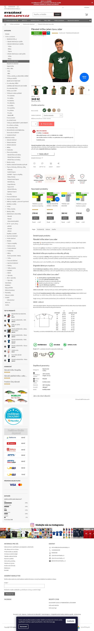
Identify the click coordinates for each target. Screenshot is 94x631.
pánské (9, 226)
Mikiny (9, 49)
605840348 (54, 553)
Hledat (57, 14)
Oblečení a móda (9, 138)
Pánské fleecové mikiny (13, 157)
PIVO (8, 71)
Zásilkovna (7, 512)
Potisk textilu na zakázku (11, 552)
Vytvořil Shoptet (85, 627)
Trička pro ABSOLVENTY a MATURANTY (17, 123)
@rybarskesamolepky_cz (59, 561)
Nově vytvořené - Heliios (14, 256)
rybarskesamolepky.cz (58, 555)
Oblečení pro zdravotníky (14, 214)
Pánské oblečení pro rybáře (15, 42)
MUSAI (9, 273)
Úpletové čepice (12, 192)
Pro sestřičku (11, 108)
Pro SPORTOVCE (11, 120)
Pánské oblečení (11, 142)
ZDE (62, 349)
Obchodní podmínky (9, 561)
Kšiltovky (9, 170)
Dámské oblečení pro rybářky (15, 44)
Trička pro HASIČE (12, 78)
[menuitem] (11, 21)
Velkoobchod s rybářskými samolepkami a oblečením (18, 547)
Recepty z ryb (17, 614)
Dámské (9, 216)
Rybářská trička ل (12, 39)
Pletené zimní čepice (13, 179)
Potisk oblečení (11, 238)
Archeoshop (77, 614)
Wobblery (7, 285)
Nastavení (23, 627)
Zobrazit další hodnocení (82, 399)
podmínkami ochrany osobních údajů (30, 590)
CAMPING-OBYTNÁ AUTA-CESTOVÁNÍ (17, 86)
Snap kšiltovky (11, 184)
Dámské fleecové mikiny (14, 155)
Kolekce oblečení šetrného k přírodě (17, 165)
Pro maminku (11, 96)
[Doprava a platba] (68, 345)
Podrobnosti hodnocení (72, 33)
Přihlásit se (9, 594)
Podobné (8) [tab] (40, 229)
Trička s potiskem (10, 37)
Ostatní (7, 298)
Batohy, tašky (11, 211)
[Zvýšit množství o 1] (38, 123)
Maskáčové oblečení (12, 64)
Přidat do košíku (47, 124)
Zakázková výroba (9, 563)
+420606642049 (56, 550)
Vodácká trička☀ (11, 135)
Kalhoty (9, 266)
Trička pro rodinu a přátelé (14, 93)
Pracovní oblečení (12, 197)
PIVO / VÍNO (10, 69)
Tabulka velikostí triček (10, 556)
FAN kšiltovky (11, 182)
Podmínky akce (41, 140)
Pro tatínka (10, 98)
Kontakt (6, 570)
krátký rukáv (46, 382)
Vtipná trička (10, 66)
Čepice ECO (10, 187)
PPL (5, 501)
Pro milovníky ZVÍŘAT (12, 83)
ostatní (6, 516)
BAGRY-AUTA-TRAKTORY (13, 81)
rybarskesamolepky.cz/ (58, 558)
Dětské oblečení (11, 145)
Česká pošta (7, 505)
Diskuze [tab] (48, 229)
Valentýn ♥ (10, 115)
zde (54, 622)
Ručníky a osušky (11, 204)
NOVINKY (9, 270)
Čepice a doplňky (12, 243)
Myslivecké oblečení (12, 61)
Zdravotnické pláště (13, 221)
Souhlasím (70, 621)
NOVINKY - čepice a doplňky (14, 174)
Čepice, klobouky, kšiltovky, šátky (16, 167)
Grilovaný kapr (53, 608)
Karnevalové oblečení (13, 133)
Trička (9, 46)
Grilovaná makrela (54, 605)
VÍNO (8, 74)
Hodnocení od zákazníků (34, 614)
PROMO (7, 34)
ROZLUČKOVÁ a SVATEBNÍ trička (15, 130)
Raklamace (7, 568)
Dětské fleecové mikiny (13, 160)
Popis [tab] (33, 229)
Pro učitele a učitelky (12, 125)
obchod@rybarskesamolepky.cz (60, 547)
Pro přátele (10, 110)
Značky (7, 305)
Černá (33, 222)
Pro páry (9, 113)
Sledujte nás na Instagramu (49, 525)
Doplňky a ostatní (11, 234)
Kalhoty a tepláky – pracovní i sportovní (18, 201)
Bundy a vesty (11, 162)
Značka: (39, 35)
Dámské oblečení (11, 140)
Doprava (24, 614)
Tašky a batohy (11, 209)
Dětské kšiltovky (12, 189)
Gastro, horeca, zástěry (13, 199)
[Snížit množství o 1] (38, 125)
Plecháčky (8, 293)
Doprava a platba (8, 559)
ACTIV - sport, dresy (12, 224)
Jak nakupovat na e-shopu (11, 549)
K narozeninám (11, 118)
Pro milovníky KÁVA (12, 88)
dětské (9, 231)
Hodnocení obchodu (9, 566)
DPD (5, 509)
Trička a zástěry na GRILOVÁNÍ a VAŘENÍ (17, 76)
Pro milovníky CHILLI (12, 128)
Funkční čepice (11, 172)
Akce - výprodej (11, 278)
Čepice (10, 51)
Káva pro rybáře (9, 295)
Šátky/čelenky (11, 177)
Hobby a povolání (11, 91)
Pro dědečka (11, 103)
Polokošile (10, 150)
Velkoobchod (10, 300)
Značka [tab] (54, 229)
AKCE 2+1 (7, 302)
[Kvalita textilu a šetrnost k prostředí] (46, 345)
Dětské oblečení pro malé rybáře (16, 54)
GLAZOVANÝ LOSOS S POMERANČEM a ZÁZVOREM (62, 603)
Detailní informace (36, 158)
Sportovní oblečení (12, 236)
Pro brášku (10, 105)
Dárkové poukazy (10, 290)
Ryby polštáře (9, 288)
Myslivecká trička (46, 370)
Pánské (9, 219)
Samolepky (8, 283)
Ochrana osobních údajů (10, 554)
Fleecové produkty (12, 152)
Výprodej (9, 275)
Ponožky (9, 194)
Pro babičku (10, 101)
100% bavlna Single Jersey (46, 375)
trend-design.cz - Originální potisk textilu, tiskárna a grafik (57, 614)
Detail (36, 218)
